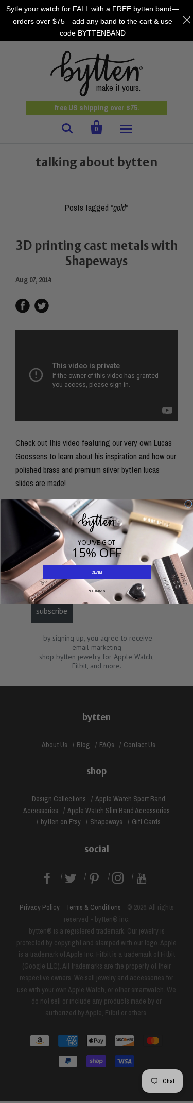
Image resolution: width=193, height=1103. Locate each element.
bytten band (152, 9)
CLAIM (96, 572)
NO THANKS (97, 591)
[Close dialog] (188, 504)
